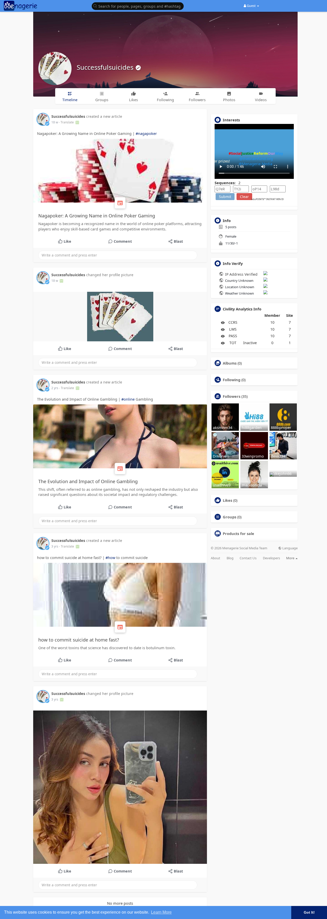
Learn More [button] (161, 912)
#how (110, 557)
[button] (139, 6)
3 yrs (54, 546)
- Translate (67, 122)
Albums (230, 363)
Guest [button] (251, 5)
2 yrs (54, 388)
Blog (230, 558)
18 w (54, 122)
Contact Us (248, 558)
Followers (231, 396)
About (215, 558)
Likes (227, 500)
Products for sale (238, 533)
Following (231, 380)
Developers (271, 558)
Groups (229, 517)
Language (290, 548)
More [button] (290, 558)
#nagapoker (146, 133)
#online (128, 399)
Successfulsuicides (106, 67)
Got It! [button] (309, 912)
